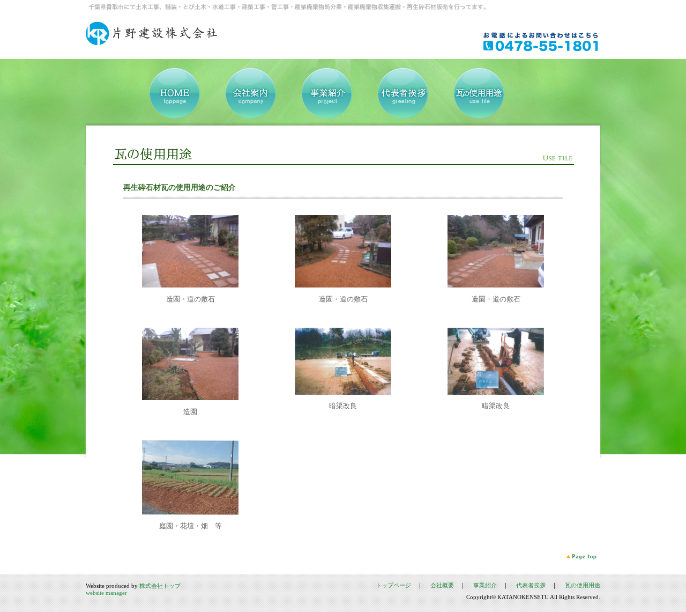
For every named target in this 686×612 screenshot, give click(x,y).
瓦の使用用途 (582, 585)
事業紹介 (485, 585)
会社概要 (442, 585)
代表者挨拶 (531, 585)
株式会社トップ (160, 585)
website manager (106, 592)
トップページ (393, 585)
